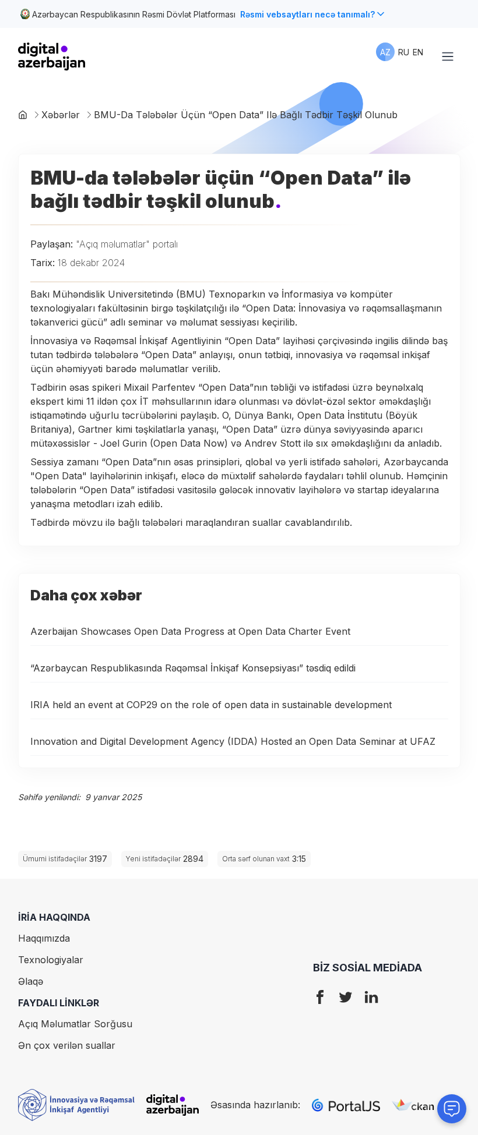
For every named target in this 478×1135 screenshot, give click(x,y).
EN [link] (418, 52)
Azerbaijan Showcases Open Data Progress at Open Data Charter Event (190, 631)
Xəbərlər (60, 115)
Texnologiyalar (50, 960)
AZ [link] (385, 52)
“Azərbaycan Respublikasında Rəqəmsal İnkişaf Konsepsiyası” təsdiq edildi (193, 668)
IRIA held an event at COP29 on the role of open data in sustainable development (211, 704)
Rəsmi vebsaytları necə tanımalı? (307, 14)
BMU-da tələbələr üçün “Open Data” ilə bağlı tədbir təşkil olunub (246, 115)
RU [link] (403, 52)
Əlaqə (30, 981)
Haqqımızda (44, 938)
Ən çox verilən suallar (66, 1045)
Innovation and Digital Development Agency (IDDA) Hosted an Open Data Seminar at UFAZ (232, 741)
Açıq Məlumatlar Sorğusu (75, 1024)
